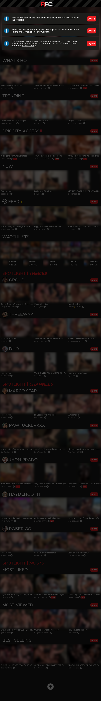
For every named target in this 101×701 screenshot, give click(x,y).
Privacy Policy (69, 18)
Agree (91, 19)
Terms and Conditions (23, 32)
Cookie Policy (28, 46)
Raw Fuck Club (47, 4)
